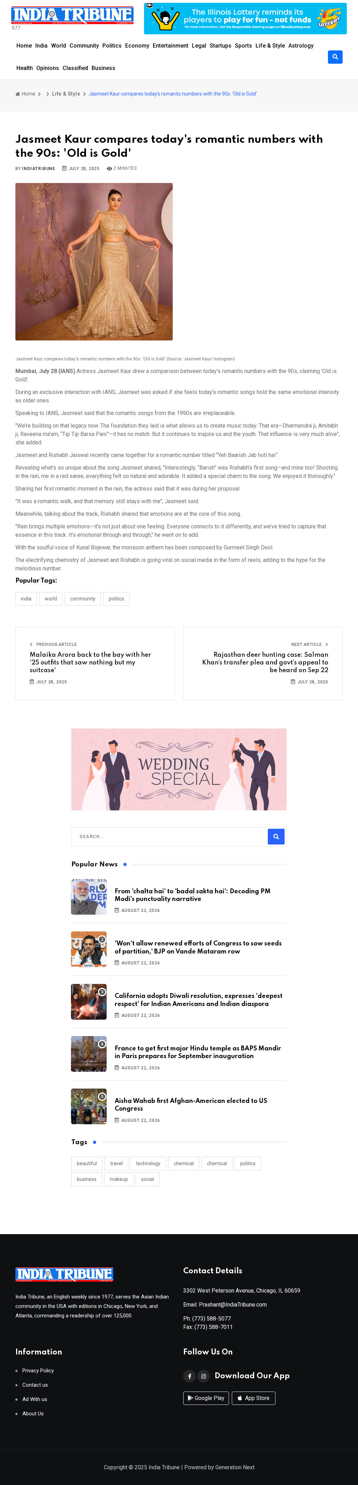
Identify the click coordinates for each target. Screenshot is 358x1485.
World (58, 45)
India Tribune (164, 1467)
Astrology (301, 45)
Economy (137, 45)
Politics (112, 45)
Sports (243, 45)
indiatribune (38, 168)
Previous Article (56, 644)
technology (148, 1163)
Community (84, 45)
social (147, 1179)
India (41, 45)
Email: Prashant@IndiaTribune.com (225, 1304)
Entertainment (170, 45)
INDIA (26, 598)
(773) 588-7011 (213, 1327)
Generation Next (235, 1467)
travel (116, 1163)
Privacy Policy (38, 1370)
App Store (257, 1398)
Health (24, 68)
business (86, 1179)
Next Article (307, 644)
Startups (220, 45)
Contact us (35, 1385)
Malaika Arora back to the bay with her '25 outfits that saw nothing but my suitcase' (90, 663)
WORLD (51, 598)
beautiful (87, 1163)
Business (103, 68)
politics (248, 1163)
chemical (184, 1163)
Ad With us (34, 1399)
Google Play (208, 1398)
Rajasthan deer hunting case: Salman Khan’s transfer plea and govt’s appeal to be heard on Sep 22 (265, 663)
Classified (75, 68)
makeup (119, 1179)
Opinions (47, 68)
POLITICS (116, 598)
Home (24, 45)
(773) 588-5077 (211, 1318)
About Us (33, 1413)
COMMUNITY (82, 598)
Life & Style (270, 45)
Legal (199, 45)
